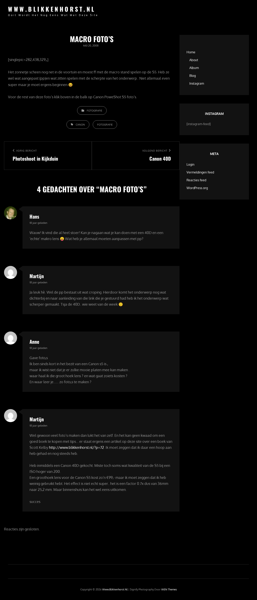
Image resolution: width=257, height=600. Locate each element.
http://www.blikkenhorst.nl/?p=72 (76, 447)
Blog (192, 76)
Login (190, 164)
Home (191, 52)
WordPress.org (197, 188)
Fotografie (94, 110)
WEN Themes (169, 589)
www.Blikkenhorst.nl (52, 8)
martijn (37, 276)
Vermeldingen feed (200, 172)
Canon (80, 124)
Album (194, 68)
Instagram (196, 83)
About (193, 60)
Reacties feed (196, 180)
